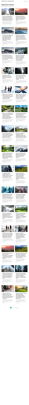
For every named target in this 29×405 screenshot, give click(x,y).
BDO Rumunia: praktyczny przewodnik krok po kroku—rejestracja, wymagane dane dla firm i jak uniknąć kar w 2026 (20, 18)
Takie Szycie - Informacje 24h (7, 1)
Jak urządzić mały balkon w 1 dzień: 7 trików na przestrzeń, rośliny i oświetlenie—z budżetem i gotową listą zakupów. (21, 77)
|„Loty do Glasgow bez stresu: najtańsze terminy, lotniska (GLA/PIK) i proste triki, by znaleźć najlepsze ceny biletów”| (21, 155)
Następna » (17, 307)
